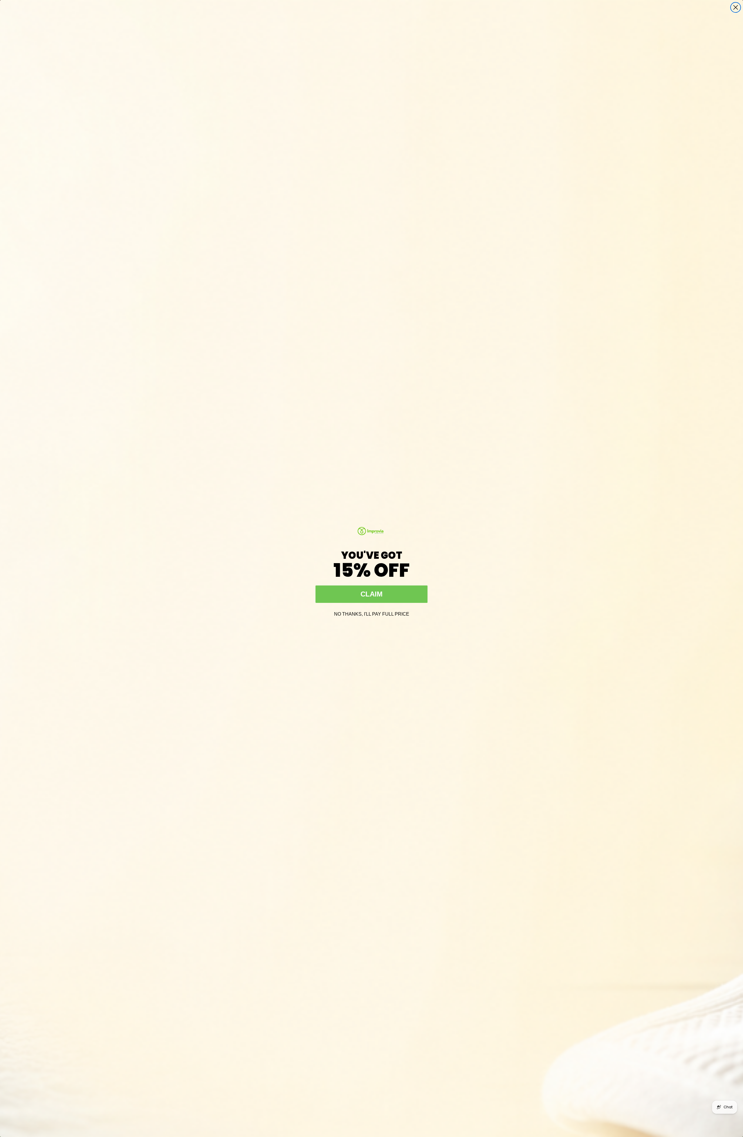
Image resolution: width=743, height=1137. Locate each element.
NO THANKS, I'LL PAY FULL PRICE (371, 613)
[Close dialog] (736, 7)
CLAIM (371, 594)
